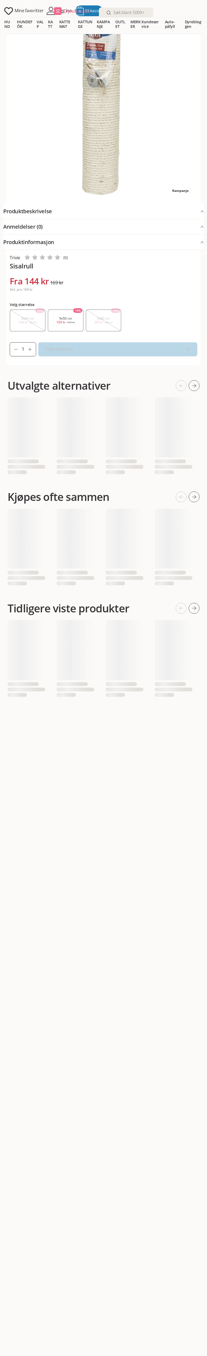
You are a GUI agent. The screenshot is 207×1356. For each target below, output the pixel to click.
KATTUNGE (85, 24)
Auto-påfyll (170, 24)
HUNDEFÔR (24, 24)
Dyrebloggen (193, 24)
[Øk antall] (32, 349)
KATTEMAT (64, 24)
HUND (7, 24)
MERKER (135, 24)
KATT (50, 24)
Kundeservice (150, 24)
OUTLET (120, 24)
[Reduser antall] (14, 349)
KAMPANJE (103, 24)
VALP (40, 24)
